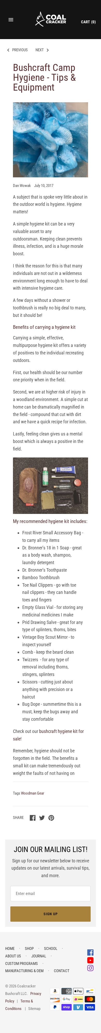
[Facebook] (90, 952)
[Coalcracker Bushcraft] (50, 19)
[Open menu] (11, 19)
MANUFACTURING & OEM (24, 971)
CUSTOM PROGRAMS (21, 963)
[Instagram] (90, 967)
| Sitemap (32, 1008)
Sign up (51, 914)
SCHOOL (50, 948)
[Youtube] (90, 959)
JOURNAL (38, 956)
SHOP (29, 948)
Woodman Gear (32, 793)
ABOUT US (13, 956)
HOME (10, 948)
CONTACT (61, 971)
